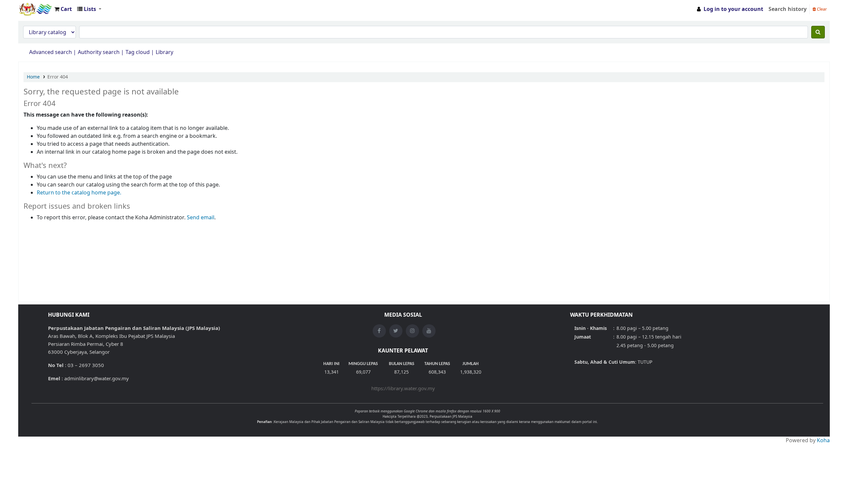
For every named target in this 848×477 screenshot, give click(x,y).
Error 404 (57, 77)
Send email (200, 218)
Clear (821, 9)
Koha (823, 441)
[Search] (818, 32)
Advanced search (50, 52)
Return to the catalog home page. (79, 193)
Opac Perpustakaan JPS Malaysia (35, 9)
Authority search (99, 52)
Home (33, 77)
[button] (63, 9)
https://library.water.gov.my (403, 388)
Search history (787, 9)
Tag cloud (138, 52)
